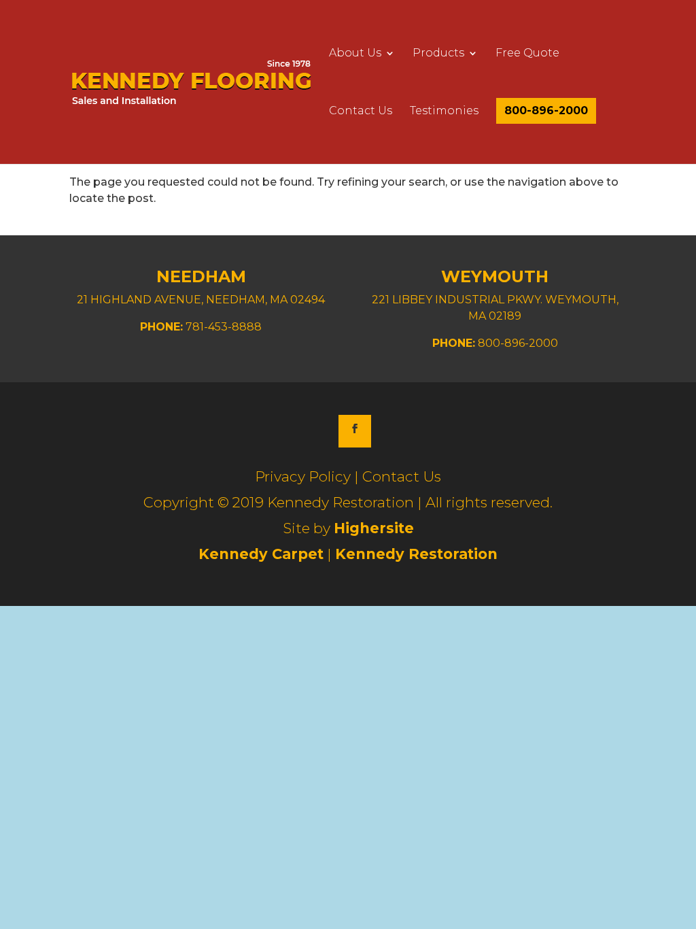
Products (438, 53)
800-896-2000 (546, 111)
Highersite (374, 528)
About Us (355, 53)
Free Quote (527, 53)
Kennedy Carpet (261, 553)
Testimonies (444, 111)
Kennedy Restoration (416, 553)
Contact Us (360, 111)
